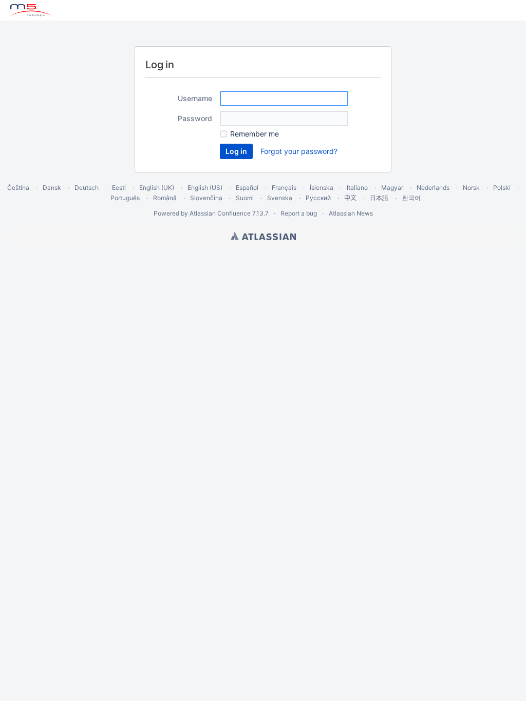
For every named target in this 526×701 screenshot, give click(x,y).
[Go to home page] (31, 10)
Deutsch (86, 187)
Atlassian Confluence (220, 213)
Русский (318, 198)
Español (247, 187)
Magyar (392, 187)
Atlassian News (351, 213)
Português (125, 198)
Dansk (52, 187)
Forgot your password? (298, 151)
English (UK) (156, 187)
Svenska (279, 198)
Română (165, 198)
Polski (502, 187)
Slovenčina (206, 198)
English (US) (204, 187)
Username (195, 98)
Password (195, 118)
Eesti (119, 187)
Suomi (245, 198)
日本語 (379, 198)
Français (284, 187)
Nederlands (433, 187)
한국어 (411, 198)
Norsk (471, 187)
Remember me (254, 133)
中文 (350, 198)
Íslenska (321, 187)
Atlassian (263, 236)
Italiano (357, 187)
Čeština (18, 187)
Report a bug (298, 213)
